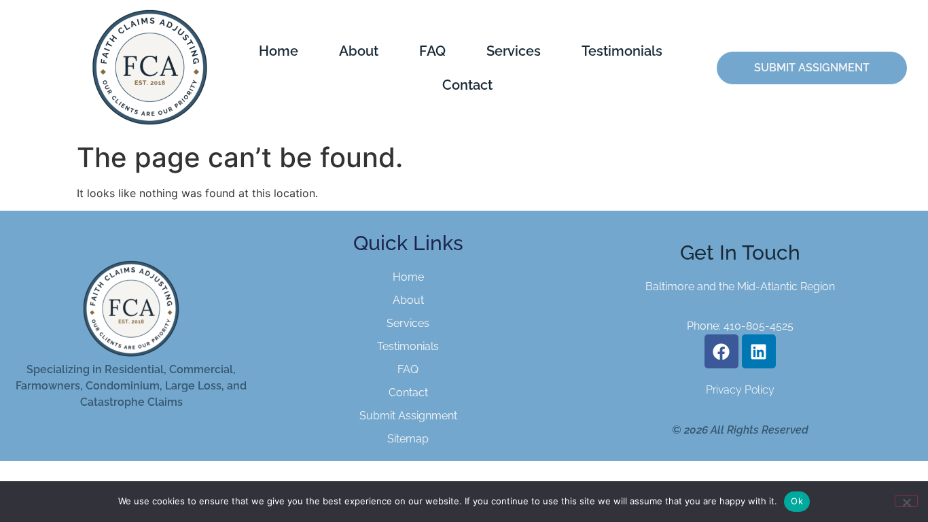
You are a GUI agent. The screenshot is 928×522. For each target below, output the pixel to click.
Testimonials (622, 51)
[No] (906, 501)
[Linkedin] (759, 351)
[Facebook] (721, 351)
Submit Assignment (408, 415)
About (358, 51)
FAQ (432, 51)
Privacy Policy (740, 389)
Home (278, 51)
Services (513, 51)
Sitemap (408, 438)
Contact (467, 85)
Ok (797, 500)
